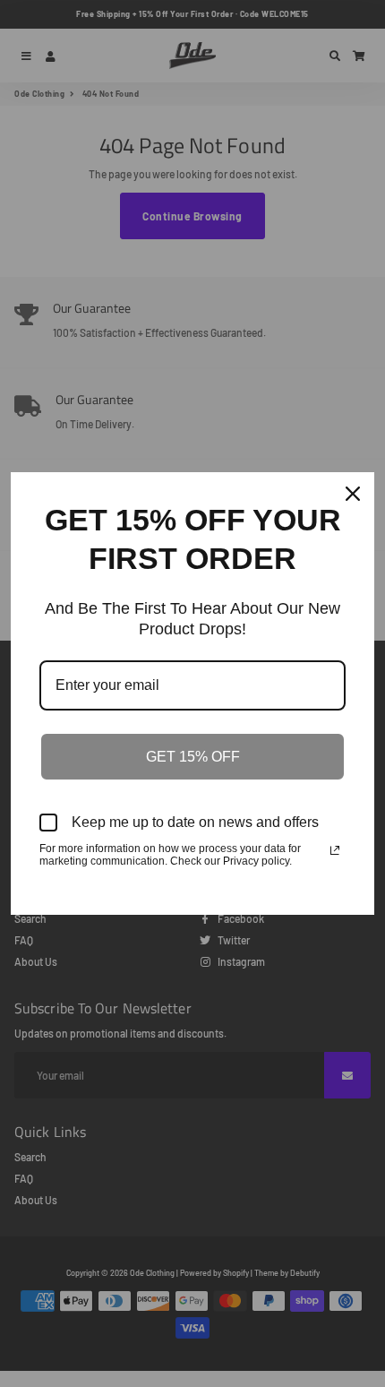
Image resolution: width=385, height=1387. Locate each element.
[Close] (352, 493)
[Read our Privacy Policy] (335, 850)
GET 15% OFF (193, 756)
